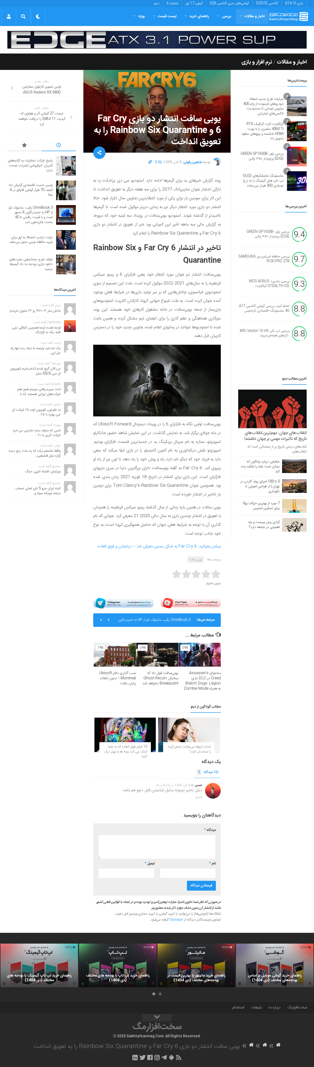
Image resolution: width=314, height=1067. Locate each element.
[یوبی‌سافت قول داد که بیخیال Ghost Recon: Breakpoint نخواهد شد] (157, 655)
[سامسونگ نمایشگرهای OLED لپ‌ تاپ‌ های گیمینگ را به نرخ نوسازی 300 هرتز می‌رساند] (297, 181)
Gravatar (176, 920)
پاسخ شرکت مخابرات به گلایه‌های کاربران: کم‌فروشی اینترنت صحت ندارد (30, 165)
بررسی (226, 16)
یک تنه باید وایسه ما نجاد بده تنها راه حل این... (36, 350)
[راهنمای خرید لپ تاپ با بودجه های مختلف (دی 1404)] (118, 965)
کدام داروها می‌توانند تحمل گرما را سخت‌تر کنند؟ (189, 749)
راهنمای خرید (199, 16)
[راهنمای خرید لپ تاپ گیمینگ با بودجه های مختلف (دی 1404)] (39, 965)
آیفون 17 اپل (194, 3)
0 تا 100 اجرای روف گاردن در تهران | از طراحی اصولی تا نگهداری (260, 486)
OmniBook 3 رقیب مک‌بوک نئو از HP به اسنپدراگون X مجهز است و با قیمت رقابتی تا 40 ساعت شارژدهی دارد (31, 215)
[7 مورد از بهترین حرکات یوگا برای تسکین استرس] (294, 506)
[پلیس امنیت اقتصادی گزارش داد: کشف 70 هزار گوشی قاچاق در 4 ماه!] (66, 190)
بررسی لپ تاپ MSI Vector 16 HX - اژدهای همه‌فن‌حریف (264, 333)
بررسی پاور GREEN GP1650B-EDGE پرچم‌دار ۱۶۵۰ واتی (262, 156)
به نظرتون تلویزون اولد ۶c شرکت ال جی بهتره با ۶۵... (36, 412)
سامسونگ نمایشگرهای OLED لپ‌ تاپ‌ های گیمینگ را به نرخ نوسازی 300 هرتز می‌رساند (263, 180)
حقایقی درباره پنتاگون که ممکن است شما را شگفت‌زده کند (260, 466)
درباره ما (274, 1007)
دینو (156, 3)
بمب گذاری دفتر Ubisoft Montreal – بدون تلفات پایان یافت (117, 678)
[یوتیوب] (191, 603)
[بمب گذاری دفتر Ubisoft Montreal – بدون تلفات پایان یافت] (115, 655)
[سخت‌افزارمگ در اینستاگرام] (157, 1057)
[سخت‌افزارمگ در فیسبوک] (150, 1057)
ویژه (141, 16)
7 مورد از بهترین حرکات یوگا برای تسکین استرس (261, 506)
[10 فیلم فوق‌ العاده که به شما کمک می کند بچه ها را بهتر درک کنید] (125, 735)
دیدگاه (205, 772)
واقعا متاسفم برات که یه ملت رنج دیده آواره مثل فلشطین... (35, 453)
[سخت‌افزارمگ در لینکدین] (135, 1057)
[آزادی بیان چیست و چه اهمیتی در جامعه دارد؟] (294, 525)
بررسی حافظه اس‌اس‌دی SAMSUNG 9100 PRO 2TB (263, 259)
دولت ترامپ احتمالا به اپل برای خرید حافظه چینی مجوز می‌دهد (157, 622)
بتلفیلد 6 (172, 3)
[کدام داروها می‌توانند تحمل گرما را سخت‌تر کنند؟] (189, 735)
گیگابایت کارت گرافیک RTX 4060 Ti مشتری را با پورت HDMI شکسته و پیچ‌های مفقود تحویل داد (262, 131)
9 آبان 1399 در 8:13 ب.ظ (173, 785)
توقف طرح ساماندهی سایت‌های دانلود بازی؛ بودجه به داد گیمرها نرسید (31, 264)
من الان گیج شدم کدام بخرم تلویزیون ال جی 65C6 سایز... (35, 371)
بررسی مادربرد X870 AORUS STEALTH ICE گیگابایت (269, 283)
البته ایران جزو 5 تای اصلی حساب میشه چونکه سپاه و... (38, 491)
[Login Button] (8, 16)
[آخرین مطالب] (59, 146)
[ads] (157, 40)
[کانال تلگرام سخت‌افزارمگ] (164, 1057)
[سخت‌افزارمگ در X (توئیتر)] (142, 1057)
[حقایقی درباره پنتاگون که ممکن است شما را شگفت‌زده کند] (294, 466)
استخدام (238, 1007)
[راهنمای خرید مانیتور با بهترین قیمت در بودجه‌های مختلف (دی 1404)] (196, 965)
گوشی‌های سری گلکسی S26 (229, 3)
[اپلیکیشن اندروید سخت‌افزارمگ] (171, 1057)
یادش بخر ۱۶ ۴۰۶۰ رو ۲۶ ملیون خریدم (35, 311)
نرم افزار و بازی (256, 62)
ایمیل (150, 864)
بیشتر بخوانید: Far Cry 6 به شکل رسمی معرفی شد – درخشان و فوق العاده (159, 546)
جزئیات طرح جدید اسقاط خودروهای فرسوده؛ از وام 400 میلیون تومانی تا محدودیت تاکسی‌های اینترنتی (263, 106)
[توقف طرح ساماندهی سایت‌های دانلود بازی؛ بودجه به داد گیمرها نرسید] (66, 264)
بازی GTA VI (294, 3)
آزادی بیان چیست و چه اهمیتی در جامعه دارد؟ (264, 524)
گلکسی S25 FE (267, 3)
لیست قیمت (167, 16)
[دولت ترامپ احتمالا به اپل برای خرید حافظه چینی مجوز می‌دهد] (66, 240)
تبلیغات (256, 1007)
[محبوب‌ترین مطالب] (24, 146)
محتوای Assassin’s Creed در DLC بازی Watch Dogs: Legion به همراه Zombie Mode (202, 681)
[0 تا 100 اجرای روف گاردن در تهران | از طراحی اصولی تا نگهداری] (294, 486)
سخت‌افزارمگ (297, 1007)
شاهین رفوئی (192, 162)
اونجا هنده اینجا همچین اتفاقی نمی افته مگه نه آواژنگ (36, 330)
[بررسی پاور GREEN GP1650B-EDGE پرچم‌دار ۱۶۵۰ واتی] (297, 156)
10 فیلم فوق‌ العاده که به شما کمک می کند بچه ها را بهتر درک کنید (125, 751)
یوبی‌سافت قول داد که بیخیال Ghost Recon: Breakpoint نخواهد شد (160, 678)
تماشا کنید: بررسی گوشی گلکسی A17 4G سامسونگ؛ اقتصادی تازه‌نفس (264, 308)
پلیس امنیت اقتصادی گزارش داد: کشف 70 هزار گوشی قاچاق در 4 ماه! (30, 190)
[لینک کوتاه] (150, 162)
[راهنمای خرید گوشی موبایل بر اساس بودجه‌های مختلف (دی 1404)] (275, 965)
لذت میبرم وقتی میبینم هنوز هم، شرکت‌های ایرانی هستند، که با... (39, 391)
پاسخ (199, 797)
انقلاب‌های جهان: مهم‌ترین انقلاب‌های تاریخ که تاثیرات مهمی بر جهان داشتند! (275, 436)
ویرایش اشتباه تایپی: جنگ (43, 471)
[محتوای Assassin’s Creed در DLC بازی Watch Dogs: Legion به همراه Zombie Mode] (200, 655)
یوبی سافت (195, 559)
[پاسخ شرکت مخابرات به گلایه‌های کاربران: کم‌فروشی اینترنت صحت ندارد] (66, 166)
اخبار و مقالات (254, 16)
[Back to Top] (157, 1017)
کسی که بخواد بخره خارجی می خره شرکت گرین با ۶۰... (37, 433)
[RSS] (179, 1057)
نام (212, 864)
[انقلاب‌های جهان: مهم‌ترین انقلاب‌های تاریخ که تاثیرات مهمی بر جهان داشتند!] (272, 409)
